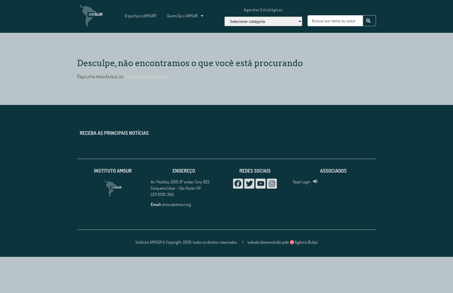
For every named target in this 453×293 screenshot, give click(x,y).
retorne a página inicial (145, 76)
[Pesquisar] (369, 20)
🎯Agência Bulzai (303, 242)
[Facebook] (238, 184)
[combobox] (335, 20)
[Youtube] (261, 184)
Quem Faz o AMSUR (182, 15)
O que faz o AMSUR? (141, 15)
